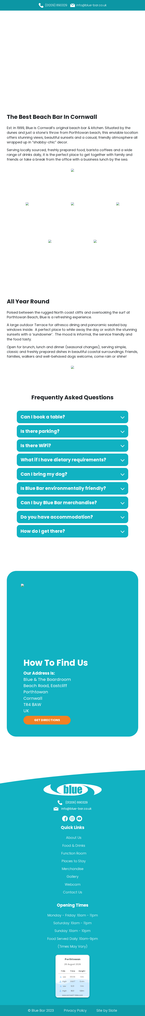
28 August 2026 (72, 964)
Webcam (72, 884)
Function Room (73, 853)
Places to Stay (74, 861)
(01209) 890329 (56, 5)
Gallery (73, 876)
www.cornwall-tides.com (72, 995)
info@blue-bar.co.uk (91, 5)
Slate (113, 1010)
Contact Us (72, 892)
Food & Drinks (73, 845)
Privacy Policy (75, 1010)
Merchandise (72, 868)
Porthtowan (72, 959)
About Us (73, 837)
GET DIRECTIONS (47, 720)
